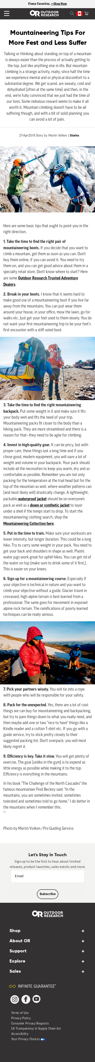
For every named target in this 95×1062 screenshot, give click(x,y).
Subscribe (48, 894)
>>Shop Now (59, 4)
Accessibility (19, 1034)
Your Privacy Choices (25, 1039)
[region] (47, 4)
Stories (74, 135)
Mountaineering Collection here (28, 524)
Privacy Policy (21, 1018)
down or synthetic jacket (50, 505)
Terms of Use (20, 1013)
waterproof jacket (32, 499)
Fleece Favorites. (39, 4)
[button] (86, 13)
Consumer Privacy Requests (30, 1023)
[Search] (66, 13)
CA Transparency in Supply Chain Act (36, 1028)
